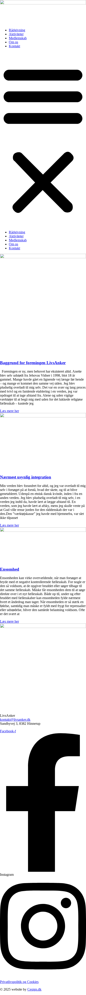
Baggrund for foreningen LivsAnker (33, 362)
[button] (43, 139)
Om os (13, 42)
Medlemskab (18, 38)
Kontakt (14, 46)
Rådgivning (17, 30)
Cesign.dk (34, 989)
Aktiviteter (16, 34)
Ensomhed (9, 569)
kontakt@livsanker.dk (15, 719)
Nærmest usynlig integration (25, 477)
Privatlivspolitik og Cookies (19, 982)
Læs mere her (9, 411)
